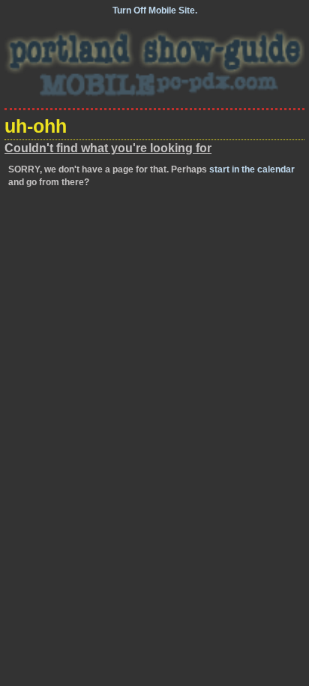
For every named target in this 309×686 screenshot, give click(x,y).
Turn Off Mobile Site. (154, 10)
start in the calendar (252, 169)
